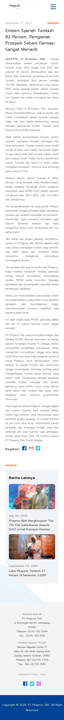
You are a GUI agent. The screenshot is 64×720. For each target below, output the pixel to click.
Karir (43, 674)
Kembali (53, 23)
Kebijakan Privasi (28, 674)
